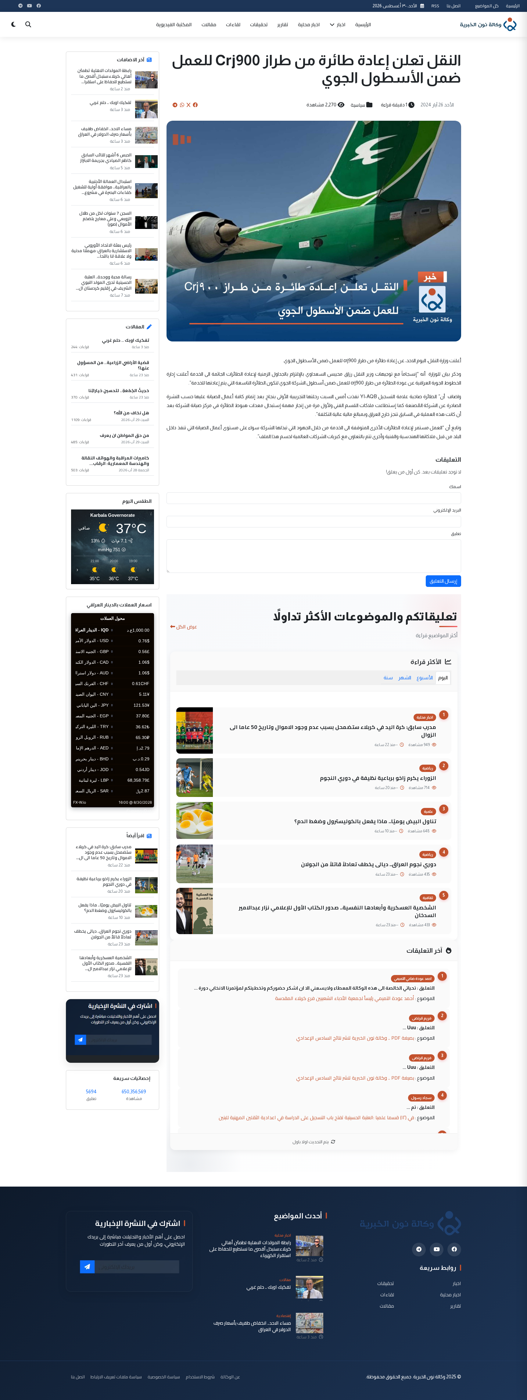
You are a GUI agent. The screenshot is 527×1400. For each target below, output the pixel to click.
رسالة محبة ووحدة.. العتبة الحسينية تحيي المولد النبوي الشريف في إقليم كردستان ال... (103, 282)
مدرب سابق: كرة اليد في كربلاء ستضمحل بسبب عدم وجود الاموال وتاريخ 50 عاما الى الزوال (333, 731)
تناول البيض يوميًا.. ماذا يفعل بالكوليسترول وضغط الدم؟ (365, 821)
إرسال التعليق (443, 581)
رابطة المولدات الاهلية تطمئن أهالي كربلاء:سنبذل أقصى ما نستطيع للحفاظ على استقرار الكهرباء (250, 1249)
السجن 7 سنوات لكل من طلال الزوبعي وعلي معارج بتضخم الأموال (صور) (105, 218)
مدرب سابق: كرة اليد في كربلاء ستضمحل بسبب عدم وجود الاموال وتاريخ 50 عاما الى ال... (103, 852)
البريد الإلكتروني (447, 510)
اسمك (455, 486)
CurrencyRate (140, 811)
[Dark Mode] (13, 24)
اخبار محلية (309, 24)
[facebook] (454, 1249)
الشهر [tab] (404, 677)
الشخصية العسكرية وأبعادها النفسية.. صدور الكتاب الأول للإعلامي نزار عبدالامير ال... (105, 963)
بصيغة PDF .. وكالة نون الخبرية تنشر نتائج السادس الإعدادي (355, 1037)
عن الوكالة (230, 1377)
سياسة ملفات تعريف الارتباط (116, 1377)
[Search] (28, 24)
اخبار (341, 24)
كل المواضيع (487, 6)
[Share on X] (188, 105)
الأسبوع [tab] (425, 677)
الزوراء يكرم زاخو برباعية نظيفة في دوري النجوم (378, 778)
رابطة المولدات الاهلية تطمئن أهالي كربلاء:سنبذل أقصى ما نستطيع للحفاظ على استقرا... (104, 76)
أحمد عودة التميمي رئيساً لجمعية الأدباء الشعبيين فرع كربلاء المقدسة (344, 998)
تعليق (456, 533)
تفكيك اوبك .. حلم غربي (110, 102)
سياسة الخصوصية (164, 1377)
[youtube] (436, 1249)
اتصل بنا (453, 6)
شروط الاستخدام (200, 1377)
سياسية (358, 105)
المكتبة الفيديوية (174, 24)
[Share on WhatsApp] (182, 105)
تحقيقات (259, 24)
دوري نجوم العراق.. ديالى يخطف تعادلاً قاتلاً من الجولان (368, 864)
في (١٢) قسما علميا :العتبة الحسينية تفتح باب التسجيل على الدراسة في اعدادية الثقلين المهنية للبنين (316, 1117)
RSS (435, 6)
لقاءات (233, 24)
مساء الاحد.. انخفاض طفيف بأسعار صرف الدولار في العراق (104, 131)
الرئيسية (513, 6)
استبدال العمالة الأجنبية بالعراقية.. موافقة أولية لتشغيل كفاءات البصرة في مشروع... (102, 187)
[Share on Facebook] (195, 105)
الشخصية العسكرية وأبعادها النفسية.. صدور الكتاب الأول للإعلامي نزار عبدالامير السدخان (337, 911)
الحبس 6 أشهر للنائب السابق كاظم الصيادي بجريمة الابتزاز (105, 157)
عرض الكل (186, 626)
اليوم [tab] (443, 677)
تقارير (283, 24)
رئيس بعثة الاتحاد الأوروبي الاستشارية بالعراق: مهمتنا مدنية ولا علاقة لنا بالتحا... (101, 250)
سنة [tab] (388, 677)
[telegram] (419, 1249)
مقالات (209, 24)
